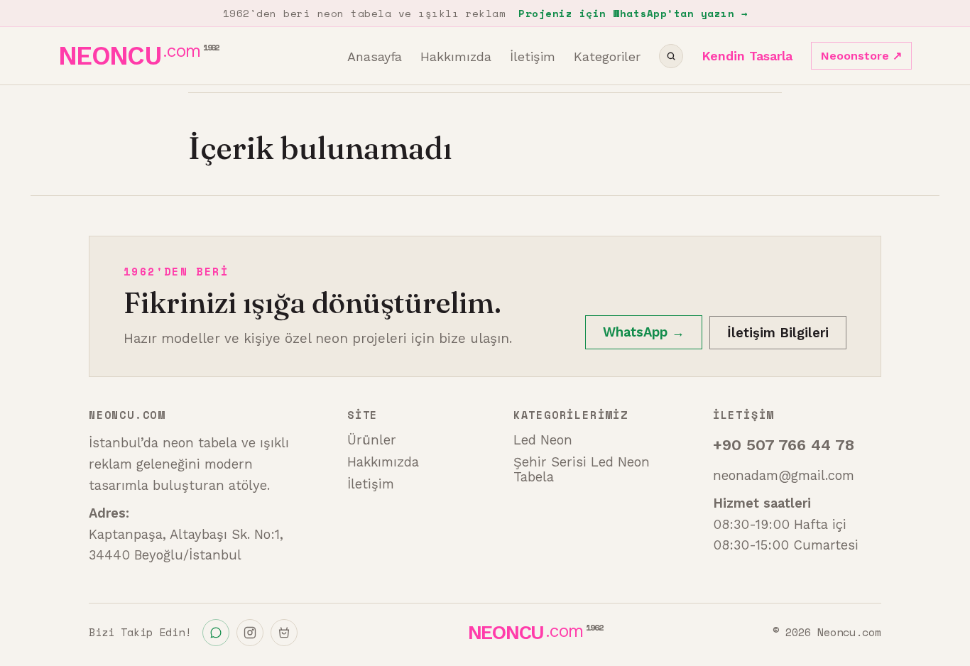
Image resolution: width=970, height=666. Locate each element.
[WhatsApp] (215, 632)
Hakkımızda (455, 56)
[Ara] (671, 56)
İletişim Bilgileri (778, 332)
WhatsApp (644, 331)
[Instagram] (249, 632)
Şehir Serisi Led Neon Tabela (581, 469)
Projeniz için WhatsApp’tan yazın (632, 13)
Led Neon (542, 439)
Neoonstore (861, 55)
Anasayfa (374, 56)
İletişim (532, 56)
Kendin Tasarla (747, 55)
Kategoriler (607, 56)
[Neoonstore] (284, 632)
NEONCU (138, 55)
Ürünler (371, 439)
